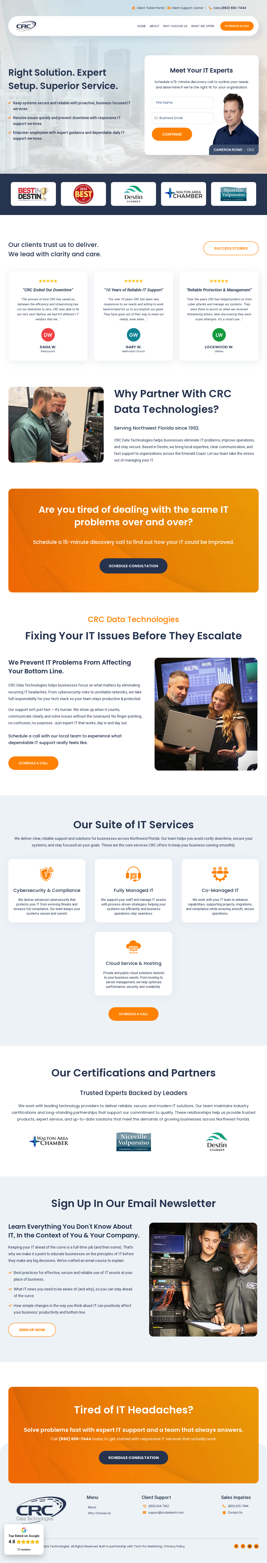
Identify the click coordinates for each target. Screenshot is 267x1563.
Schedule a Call (237, 26)
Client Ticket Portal (150, 8)
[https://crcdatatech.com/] (26, 25)
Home (141, 26)
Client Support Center (187, 8)
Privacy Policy (175, 1546)
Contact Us (235, 1512)
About (154, 26)
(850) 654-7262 (159, 1506)
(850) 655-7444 (238, 1506)
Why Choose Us (175, 26)
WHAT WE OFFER (202, 26)
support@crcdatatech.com (166, 1512)
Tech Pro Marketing (148, 1546)
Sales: (229, 8)
